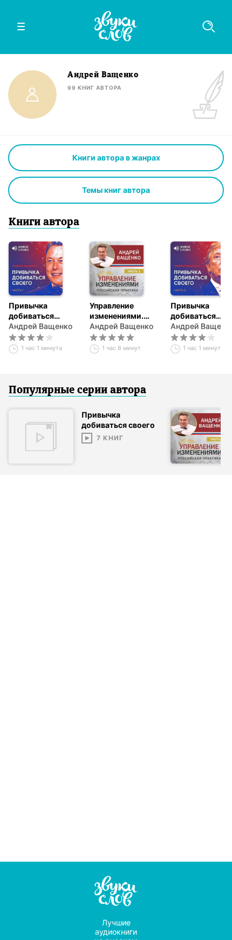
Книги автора (44, 222)
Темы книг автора (116, 189)
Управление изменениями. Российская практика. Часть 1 (124, 311)
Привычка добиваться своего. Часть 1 (38, 311)
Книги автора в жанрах (116, 157)
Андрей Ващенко (40, 326)
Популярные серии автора (77, 390)
